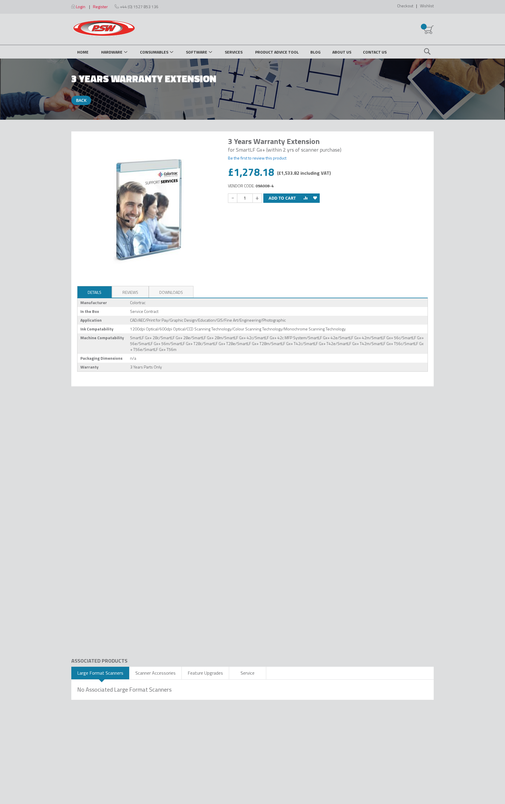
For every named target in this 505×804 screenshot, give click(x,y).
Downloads (171, 292)
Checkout (405, 6)
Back (81, 100)
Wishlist (427, 6)
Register (100, 7)
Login (80, 7)
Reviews (130, 292)
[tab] (94, 292)
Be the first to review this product (257, 158)
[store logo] (103, 28)
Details (94, 292)
